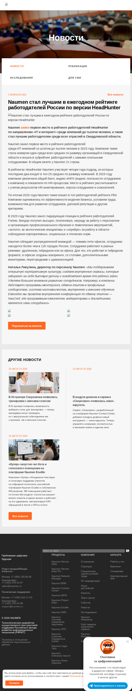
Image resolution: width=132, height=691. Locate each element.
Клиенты (85, 593)
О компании (87, 561)
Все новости (115, 94)
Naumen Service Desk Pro (60, 570)
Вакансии (115, 566)
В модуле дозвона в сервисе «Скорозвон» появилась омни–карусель (93, 401)
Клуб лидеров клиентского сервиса (88, 626)
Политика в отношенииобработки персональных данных (16, 642)
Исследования (21, 77)
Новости (17, 66)
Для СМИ (74, 77)
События (86, 602)
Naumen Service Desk (60, 562)
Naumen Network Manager (61, 577)
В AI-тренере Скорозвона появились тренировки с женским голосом (33, 399)
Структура (86, 566)
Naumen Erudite (60, 607)
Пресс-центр (88, 598)
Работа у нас (117, 561)
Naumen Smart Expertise (60, 661)
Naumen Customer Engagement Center (58, 637)
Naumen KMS (59, 612)
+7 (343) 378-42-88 (12, 603)
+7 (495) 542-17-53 (21, 597)
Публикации (77, 66)
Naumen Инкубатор (86, 618)
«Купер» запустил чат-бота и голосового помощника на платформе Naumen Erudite (27, 468)
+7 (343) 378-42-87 (12, 582)
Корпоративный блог (118, 577)
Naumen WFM (59, 595)
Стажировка (116, 571)
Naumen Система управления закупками (58, 621)
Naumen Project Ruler (60, 601)
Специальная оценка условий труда (89, 573)
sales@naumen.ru (12, 586)
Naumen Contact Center (60, 589)
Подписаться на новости (27, 325)
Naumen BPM (59, 583)
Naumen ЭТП (59, 629)
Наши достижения (87, 586)
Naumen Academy (86, 635)
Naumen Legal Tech (59, 647)
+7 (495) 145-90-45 (21, 577)
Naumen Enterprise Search (61, 654)
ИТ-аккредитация (90, 581)
